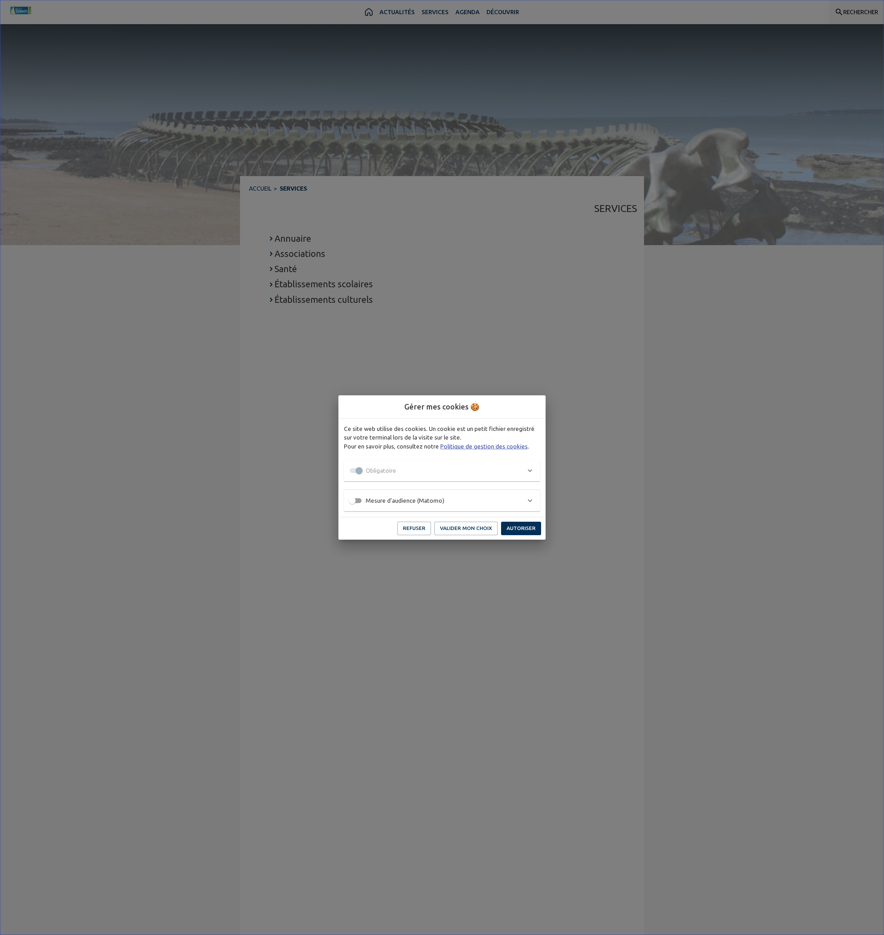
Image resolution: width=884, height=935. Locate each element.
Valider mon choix (466, 528)
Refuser (414, 528)
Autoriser (521, 528)
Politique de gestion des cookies (484, 446)
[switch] (352, 500)
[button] (442, 470)
